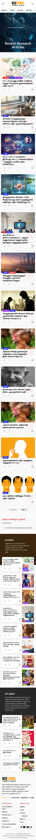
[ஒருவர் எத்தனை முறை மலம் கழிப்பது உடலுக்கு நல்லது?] (28, 646)
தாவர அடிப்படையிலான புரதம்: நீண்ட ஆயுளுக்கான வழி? (16, 391)
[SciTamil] (18, 4)
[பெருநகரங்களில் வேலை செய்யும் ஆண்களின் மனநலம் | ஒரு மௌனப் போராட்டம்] (18, 301)
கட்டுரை (12, 78)
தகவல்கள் (19, 78)
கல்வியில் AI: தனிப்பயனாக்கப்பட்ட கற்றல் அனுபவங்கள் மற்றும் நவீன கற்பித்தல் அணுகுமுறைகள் (15, 239)
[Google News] (28, 827)
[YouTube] (24, 827)
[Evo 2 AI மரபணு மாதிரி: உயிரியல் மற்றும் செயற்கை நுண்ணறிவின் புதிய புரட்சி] (18, 68)
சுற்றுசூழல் (12, 272)
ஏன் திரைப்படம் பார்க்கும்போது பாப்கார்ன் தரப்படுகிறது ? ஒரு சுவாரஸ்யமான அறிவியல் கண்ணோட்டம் (12, 736)
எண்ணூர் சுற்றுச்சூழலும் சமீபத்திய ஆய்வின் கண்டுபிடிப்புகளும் (14, 278)
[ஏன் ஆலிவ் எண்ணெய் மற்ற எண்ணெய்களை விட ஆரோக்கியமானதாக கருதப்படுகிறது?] (28, 722)
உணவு (25, 684)
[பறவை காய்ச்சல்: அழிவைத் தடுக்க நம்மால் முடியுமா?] (18, 412)
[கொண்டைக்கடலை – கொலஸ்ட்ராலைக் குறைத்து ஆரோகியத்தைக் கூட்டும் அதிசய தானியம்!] (28, 678)
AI (4, 232)
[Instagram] (31, 827)
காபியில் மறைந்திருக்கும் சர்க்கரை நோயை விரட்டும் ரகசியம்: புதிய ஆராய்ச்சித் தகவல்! (18, 121)
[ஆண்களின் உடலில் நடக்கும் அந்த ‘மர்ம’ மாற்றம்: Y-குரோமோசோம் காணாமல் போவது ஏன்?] (28, 580)
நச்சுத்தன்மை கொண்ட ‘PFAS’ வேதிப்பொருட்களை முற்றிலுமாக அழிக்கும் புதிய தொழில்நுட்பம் (18, 200)
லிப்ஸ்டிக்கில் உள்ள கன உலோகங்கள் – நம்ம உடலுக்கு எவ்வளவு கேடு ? (11, 659)
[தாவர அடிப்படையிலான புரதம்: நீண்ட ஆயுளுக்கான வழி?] (18, 376)
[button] (3, 4)
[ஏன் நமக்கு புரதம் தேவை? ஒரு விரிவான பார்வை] (28, 766)
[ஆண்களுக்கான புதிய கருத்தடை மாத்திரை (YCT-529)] (18, 447)
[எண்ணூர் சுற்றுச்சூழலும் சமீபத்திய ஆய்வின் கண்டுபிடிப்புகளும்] (18, 263)
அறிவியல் (6, 78)
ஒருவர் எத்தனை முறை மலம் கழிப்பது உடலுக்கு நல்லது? (11, 644)
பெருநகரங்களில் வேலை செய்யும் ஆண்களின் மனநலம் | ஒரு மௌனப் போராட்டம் (18, 316)
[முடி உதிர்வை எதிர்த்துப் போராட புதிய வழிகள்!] (18, 483)
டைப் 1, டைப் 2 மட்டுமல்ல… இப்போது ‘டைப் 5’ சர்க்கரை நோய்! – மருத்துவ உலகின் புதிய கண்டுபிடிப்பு (18, 160)
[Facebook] (21, 827)
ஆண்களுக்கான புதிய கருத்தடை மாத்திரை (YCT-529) (18, 462)
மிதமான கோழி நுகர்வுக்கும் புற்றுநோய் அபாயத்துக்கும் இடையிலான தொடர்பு (15, 354)
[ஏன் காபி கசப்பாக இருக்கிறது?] (28, 753)
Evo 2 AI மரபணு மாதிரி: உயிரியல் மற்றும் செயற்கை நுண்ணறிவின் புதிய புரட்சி (18, 83)
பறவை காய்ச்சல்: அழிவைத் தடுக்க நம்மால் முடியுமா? (15, 426)
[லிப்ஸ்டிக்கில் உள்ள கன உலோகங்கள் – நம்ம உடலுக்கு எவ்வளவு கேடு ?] (28, 661)
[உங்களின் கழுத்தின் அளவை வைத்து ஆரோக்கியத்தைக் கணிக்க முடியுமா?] (28, 631)
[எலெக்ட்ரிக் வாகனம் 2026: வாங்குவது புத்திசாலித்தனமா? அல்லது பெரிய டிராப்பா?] (28, 597)
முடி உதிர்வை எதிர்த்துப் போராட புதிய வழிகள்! (17, 497)
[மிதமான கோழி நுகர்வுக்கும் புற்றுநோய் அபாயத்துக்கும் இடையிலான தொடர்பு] (18, 339)
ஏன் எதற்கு (26, 728)
